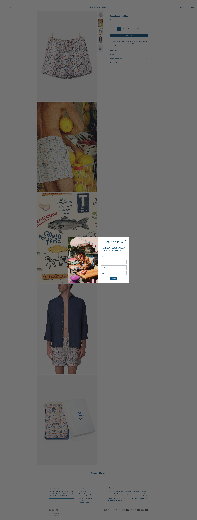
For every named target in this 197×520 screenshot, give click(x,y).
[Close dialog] (126, 240)
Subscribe (113, 278)
